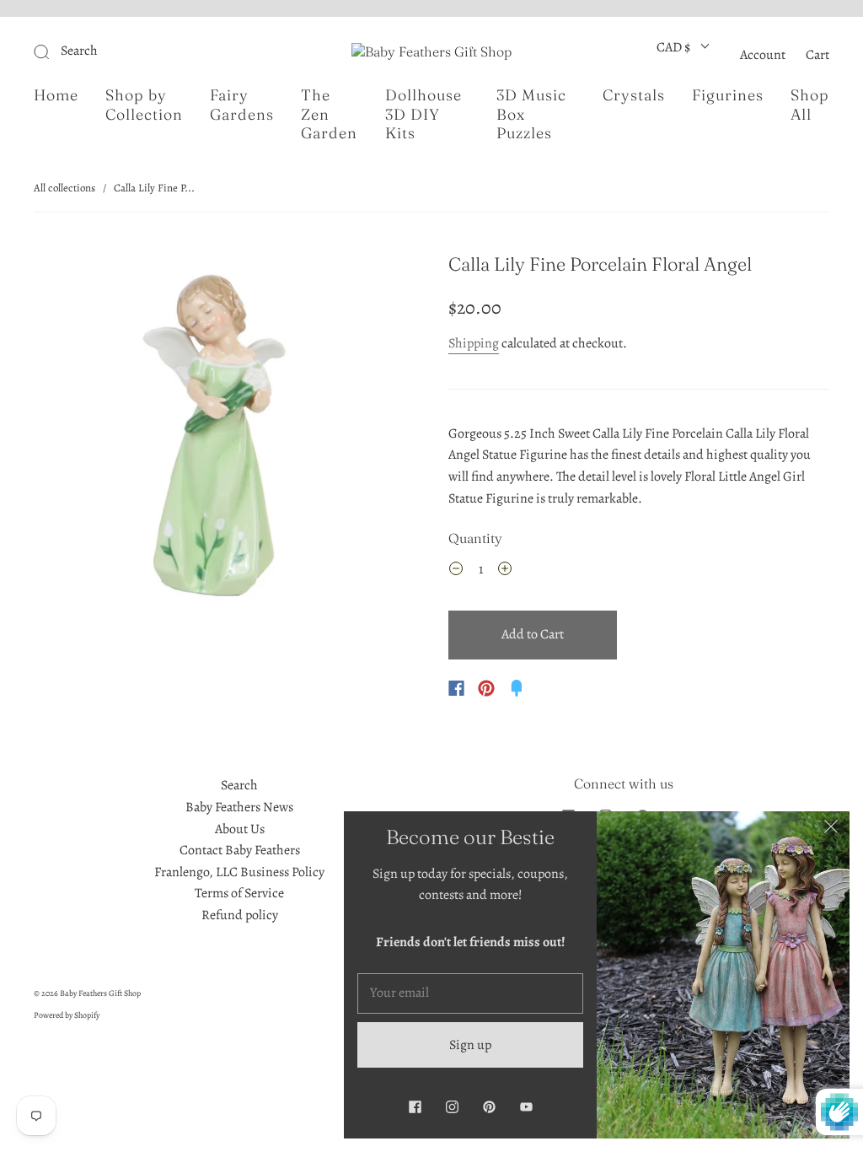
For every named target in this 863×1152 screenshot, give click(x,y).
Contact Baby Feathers (240, 850)
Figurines (728, 95)
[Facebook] (456, 688)
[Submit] (155, 51)
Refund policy (239, 915)
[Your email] (470, 993)
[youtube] (525, 1106)
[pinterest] (488, 1106)
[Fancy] (516, 688)
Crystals (634, 95)
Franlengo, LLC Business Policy (239, 872)
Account (762, 55)
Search (239, 785)
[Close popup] (831, 829)
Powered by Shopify (66, 1014)
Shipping (473, 343)
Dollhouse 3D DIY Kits (423, 114)
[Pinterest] (486, 688)
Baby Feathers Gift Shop (100, 993)
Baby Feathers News (239, 807)
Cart (817, 55)
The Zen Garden (329, 114)
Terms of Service (239, 893)
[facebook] (414, 1106)
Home (56, 95)
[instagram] (451, 1106)
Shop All (810, 105)
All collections (64, 187)
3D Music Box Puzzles (531, 114)
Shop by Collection (144, 105)
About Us (240, 829)
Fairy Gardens (242, 105)
